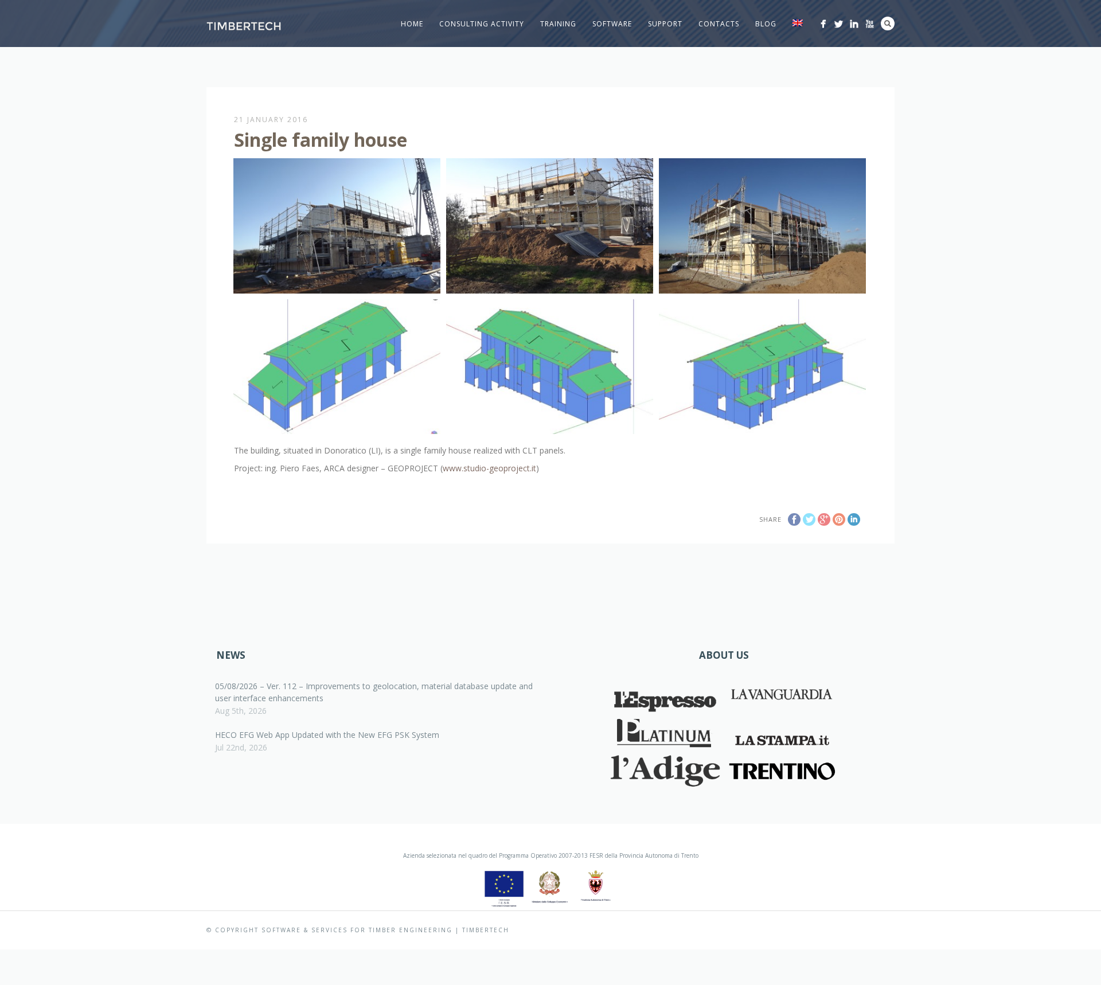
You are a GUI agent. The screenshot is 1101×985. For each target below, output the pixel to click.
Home (412, 24)
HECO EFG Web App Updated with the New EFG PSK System (327, 734)
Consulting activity (481, 24)
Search (888, 23)
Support (665, 24)
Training (558, 24)
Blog (765, 24)
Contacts (718, 24)
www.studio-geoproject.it (489, 468)
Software (612, 24)
